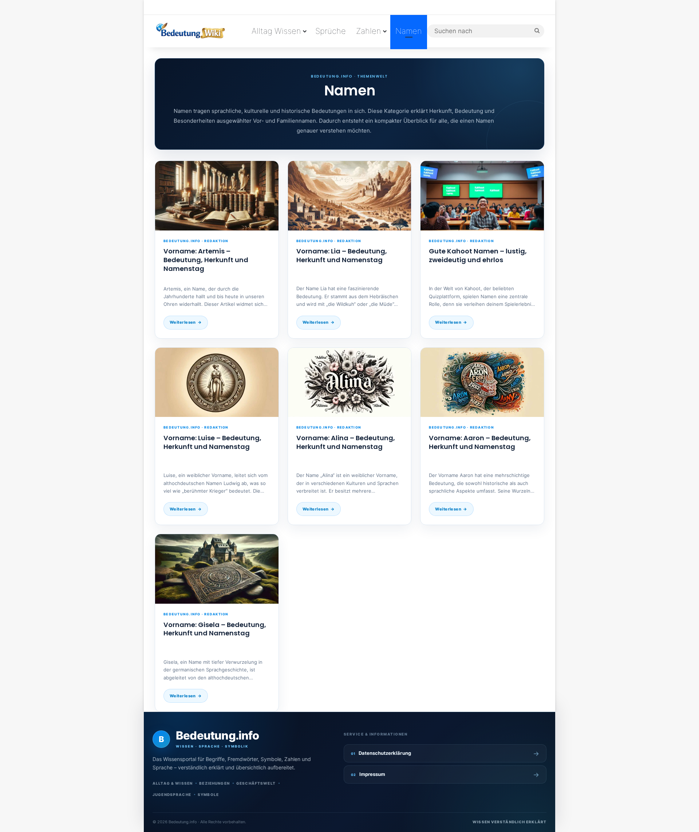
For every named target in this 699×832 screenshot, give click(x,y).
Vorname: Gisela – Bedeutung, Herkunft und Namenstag (214, 629)
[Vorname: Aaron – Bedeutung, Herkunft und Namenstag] (482, 382)
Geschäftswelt (256, 783)
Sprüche (330, 31)
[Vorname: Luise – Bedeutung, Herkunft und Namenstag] (217, 382)
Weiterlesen (183, 322)
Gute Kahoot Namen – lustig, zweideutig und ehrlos (478, 255)
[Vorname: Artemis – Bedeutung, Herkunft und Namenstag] (217, 195)
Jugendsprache (172, 794)
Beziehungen (214, 783)
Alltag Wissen (276, 31)
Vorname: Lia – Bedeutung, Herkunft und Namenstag (341, 255)
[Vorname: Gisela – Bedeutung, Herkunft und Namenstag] (217, 568)
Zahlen (368, 31)
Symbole (208, 794)
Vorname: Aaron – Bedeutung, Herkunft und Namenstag (480, 442)
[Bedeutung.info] (190, 31)
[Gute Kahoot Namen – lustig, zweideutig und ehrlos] (482, 195)
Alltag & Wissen (173, 783)
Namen (408, 31)
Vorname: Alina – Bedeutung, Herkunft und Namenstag (345, 442)
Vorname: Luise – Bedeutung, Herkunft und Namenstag (212, 442)
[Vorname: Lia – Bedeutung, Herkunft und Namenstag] (349, 195)
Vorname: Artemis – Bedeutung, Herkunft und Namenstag (205, 260)
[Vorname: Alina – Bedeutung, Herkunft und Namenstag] (349, 382)
